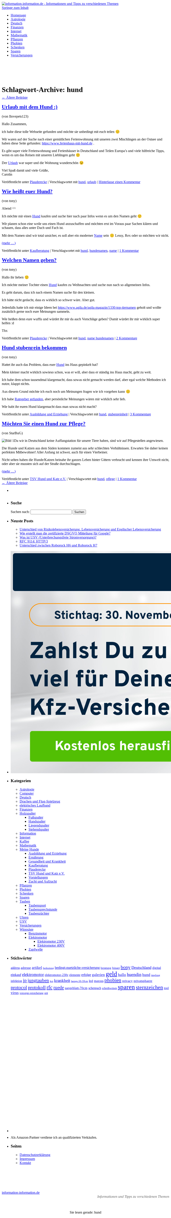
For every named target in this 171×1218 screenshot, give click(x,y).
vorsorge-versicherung (31, 993)
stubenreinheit (118, 414)
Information (28, 833)
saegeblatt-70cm (76, 988)
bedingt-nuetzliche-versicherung (77, 968)
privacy (127, 981)
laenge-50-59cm (79, 981)
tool (166, 988)
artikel (37, 967)
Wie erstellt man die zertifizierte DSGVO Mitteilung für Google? (65, 533)
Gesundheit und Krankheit (47, 861)
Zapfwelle (35, 949)
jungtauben (38, 980)
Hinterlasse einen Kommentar (119, 182)
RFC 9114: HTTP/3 (34, 541)
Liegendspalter (38, 825)
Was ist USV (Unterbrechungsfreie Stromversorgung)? (58, 537)
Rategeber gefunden (29, 399)
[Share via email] (167, 491)
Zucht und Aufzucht (42, 881)
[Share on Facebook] (151, 491)
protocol (19, 987)
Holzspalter (28, 813)
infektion (16, 981)
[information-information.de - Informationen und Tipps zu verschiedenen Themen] (60, 4)
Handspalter (36, 821)
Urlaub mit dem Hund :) (29, 107)
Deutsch (16, 23)
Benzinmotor (37, 933)
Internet (16, 31)
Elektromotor (37, 937)
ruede (58, 987)
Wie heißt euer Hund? (27, 191)
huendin (134, 974)
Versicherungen (22, 55)
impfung (155, 975)
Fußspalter (35, 817)
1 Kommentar (129, 250)
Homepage (18, 15)
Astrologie (18, 19)
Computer (27, 793)
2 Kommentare (126, 338)
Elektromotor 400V (51, 945)
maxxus (99, 981)
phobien (112, 980)
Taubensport (37, 905)
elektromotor (33, 974)
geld (111, 973)
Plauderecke (38, 182)
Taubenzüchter (38, 913)
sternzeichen (149, 987)
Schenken (17, 47)
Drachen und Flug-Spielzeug (40, 801)
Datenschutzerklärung (35, 1155)
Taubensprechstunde (42, 909)
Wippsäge (26, 929)
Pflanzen (17, 39)
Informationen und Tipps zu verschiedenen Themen (133, 1196)
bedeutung (48, 968)
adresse (26, 968)
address (15, 968)
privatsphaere (143, 981)
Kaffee (24, 841)
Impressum (27, 1159)
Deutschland (141, 967)
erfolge (86, 975)
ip (25, 980)
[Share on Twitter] (159, 491)
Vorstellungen (38, 877)
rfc (50, 987)
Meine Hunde (29, 849)
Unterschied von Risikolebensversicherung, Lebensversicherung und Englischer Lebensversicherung (90, 529)
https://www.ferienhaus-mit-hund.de (67, 143)
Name (98, 235)
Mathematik (19, 35)
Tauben (25, 901)
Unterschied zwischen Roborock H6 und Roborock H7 (58, 545)
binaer (116, 968)
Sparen (15, 51)
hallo (122, 975)
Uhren (24, 917)
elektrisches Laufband (35, 805)
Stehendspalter (38, 829)
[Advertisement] (85, 71)
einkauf (16, 975)
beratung (106, 968)
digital (156, 968)
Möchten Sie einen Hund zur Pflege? (44, 424)
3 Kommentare (140, 414)
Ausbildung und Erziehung (49, 414)
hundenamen (99, 250)
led (91, 981)
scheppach (94, 988)
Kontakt (25, 1163)
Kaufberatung (39, 250)
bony (125, 967)
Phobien (16, 43)
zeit (46, 993)
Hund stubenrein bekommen (34, 348)
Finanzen (17, 27)
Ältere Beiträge (15, 97)
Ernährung (35, 857)
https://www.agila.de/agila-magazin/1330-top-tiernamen (97, 307)
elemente (74, 975)
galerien (98, 975)
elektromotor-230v (56, 975)
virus (15, 993)
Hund (36, 216)
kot (51, 981)
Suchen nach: (20, 512)
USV (23, 921)
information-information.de (21, 1192)
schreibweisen (109, 988)
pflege (110, 479)
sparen (126, 986)
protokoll (37, 987)
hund (82, 182)
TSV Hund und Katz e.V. (48, 479)
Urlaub (13, 163)
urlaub (91, 182)
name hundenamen (100, 338)
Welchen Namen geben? (29, 260)
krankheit (62, 980)
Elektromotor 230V (51, 941)
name (113, 250)
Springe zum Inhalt (15, 8)
